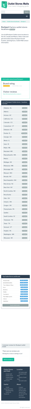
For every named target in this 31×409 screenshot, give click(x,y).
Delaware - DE (15, 129)
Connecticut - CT (15, 126)
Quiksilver (15, 301)
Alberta (15, 111)
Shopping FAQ (9, 390)
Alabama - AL (15, 108)
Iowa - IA (15, 144)
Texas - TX (15, 223)
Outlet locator (9, 377)
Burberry (15, 289)
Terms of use (22, 392)
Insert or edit (22, 389)
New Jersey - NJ (15, 184)
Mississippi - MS (15, 169)
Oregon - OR (15, 205)
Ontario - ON (15, 202)
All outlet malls (23, 380)
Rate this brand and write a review (11, 94)
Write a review (8, 359)
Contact (21, 387)
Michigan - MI (15, 162)
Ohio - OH (15, 198)
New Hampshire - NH (15, 180)
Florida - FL (15, 133)
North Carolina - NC (15, 191)
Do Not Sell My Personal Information (23, 395)
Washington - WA (15, 234)
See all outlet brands (15, 305)
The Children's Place (15, 285)
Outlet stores (9, 375)
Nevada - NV (15, 176)
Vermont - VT (15, 227)
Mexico (15, 158)
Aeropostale (15, 280)
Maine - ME (15, 148)
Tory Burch (15, 294)
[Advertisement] (15, 60)
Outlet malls (9, 374)
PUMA (15, 292)
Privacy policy (22, 390)
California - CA (15, 119)
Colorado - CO (15, 122)
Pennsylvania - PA (15, 209)
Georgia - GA (15, 137)
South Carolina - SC (15, 216)
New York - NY (15, 187)
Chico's (15, 299)
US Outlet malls (23, 372)
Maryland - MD (15, 151)
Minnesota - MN (15, 166)
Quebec (15, 212)
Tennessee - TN (15, 220)
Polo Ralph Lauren (15, 296)
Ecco (15, 287)
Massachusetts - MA (15, 155)
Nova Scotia (15, 194)
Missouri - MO (15, 173)
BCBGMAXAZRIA (15, 282)
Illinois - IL (15, 140)
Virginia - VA (15, 231)
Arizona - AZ (15, 115)
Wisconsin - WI (15, 238)
